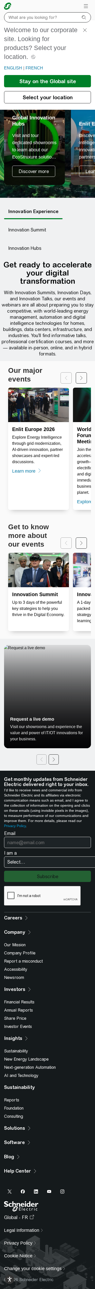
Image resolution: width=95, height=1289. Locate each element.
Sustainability (16, 1051)
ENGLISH (13, 68)
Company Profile (19, 953)
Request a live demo (32, 719)
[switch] (9, 1279)
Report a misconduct (23, 961)
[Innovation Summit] (27, 230)
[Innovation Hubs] (24, 248)
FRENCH (34, 68)
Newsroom (14, 977)
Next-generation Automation (30, 1067)
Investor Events (18, 1026)
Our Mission (15, 944)
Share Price (15, 1018)
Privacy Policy (15, 826)
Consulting (13, 1116)
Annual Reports (18, 1010)
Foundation (14, 1108)
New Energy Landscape (26, 1059)
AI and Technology (21, 1075)
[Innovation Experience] (33, 211)
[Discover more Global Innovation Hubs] (34, 134)
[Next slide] (81, 378)
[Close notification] (85, 30)
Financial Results (19, 1002)
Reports (11, 1100)
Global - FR (16, 1217)
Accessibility (15, 969)
